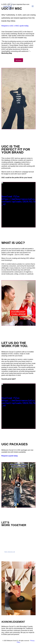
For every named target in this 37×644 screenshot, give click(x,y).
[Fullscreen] (34, 127)
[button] (18, 485)
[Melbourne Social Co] (8, 6)
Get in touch (18, 60)
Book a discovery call (10, 551)
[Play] (3, 226)
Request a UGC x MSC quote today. (15, 26)
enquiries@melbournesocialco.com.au (15, 547)
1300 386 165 (6, 536)
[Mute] (31, 127)
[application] (18, 98)
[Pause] (3, 127)
